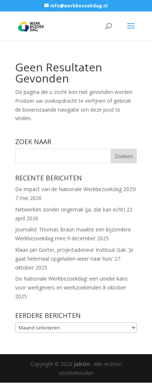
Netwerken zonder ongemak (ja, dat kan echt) (70, 209)
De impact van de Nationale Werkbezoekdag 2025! (75, 189)
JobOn (82, 363)
